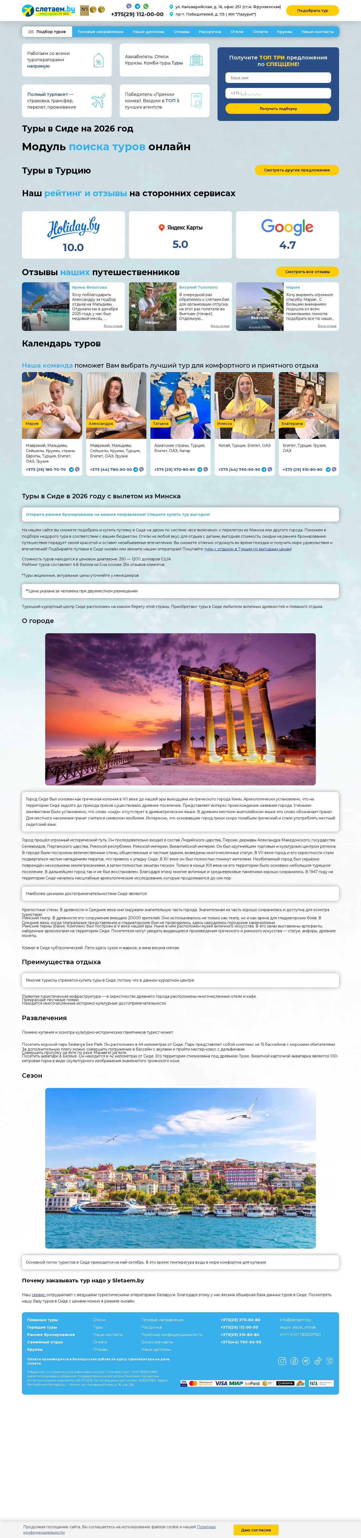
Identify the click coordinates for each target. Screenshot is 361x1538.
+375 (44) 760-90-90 (239, 469)
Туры (98, 1327)
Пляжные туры (42, 1319)
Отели (236, 31)
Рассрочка (210, 31)
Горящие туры (42, 1327)
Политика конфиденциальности (171, 1334)
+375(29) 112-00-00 (137, 14)
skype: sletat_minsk (298, 1327)
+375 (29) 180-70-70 (46, 469)
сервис (39, 1294)
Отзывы (181, 31)
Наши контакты (318, 31)
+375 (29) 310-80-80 (302, 469)
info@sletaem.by (295, 1319)
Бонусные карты (157, 1342)
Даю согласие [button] (256, 1529)
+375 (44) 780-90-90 (111, 469)
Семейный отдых (45, 1342)
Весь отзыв (113, 326)
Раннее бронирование (51, 1334)
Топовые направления (100, 31)
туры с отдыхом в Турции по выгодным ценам (247, 549)
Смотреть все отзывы (307, 271)
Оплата (260, 31)
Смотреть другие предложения (297, 170)
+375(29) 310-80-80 (240, 1334)
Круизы (284, 31)
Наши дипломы (148, 31)
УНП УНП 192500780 (300, 1334)
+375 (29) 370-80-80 (174, 469)
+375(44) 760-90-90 (241, 1342)
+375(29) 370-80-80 (240, 1319)
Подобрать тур (312, 10)
